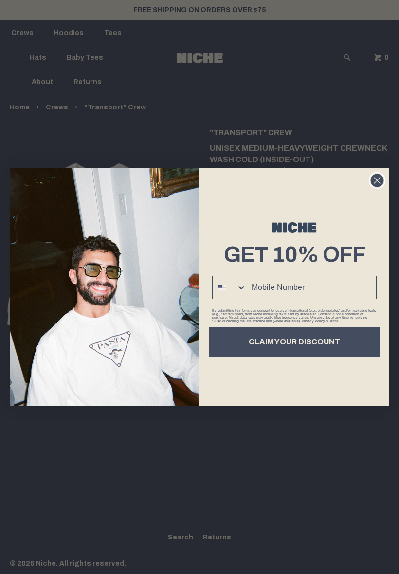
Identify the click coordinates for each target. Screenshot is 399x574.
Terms (334, 321)
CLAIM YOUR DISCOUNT (294, 342)
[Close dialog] (377, 180)
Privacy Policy (313, 321)
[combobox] (230, 287)
